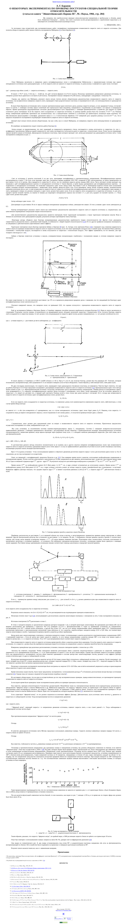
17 (81, 691)
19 (90, 840)
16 (44, 860)
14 (33, 616)
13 (59, 457)
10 (91, 227)
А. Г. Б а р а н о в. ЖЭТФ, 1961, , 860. (21, 891)
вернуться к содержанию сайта (63, 1)
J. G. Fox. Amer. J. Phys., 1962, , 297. (21, 886)
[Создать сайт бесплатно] (63, 922)
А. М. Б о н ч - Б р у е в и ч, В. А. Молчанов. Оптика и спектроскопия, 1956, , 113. (31, 868)
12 (93, 388)
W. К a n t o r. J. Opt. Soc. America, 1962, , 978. (22, 870)
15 (14, 674)
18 (43, 749)
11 (98, 310)
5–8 (84, 222)
